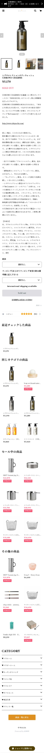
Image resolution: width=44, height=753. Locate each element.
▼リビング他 (7, 679)
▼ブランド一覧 (8, 707)
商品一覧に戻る (22, 717)
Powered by (19, 731)
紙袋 (4, 259)
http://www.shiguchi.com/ (13, 123)
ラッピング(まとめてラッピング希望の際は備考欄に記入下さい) (21, 273)
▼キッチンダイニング (10, 672)
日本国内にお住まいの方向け (22, 300)
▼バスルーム (7, 658)
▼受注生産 (6, 700)
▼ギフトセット (8, 693)
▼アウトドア (7, 686)
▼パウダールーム (8, 665)
